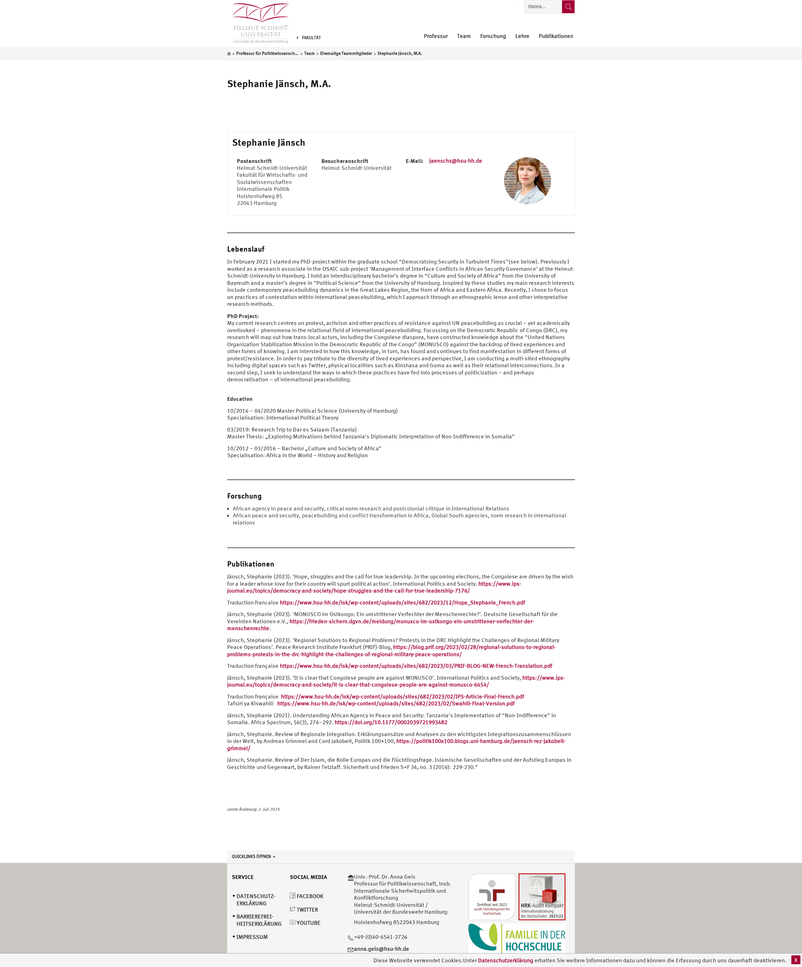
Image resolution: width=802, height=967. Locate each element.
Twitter (306, 909)
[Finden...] (568, 6)
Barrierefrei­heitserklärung (259, 920)
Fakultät (311, 37)
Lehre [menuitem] (522, 36)
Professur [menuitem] (436, 36)
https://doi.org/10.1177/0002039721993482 (391, 722)
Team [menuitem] (464, 36)
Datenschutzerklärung (505, 960)
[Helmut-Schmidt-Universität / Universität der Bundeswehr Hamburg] (258, 23)
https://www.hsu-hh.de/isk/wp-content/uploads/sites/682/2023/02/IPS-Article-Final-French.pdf (402, 696)
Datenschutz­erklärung (256, 900)
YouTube (307, 922)
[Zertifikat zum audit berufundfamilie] (491, 896)
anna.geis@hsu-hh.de (381, 948)
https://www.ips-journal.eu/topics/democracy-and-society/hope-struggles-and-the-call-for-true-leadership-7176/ (374, 587)
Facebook (309, 896)
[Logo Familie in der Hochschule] (516, 938)
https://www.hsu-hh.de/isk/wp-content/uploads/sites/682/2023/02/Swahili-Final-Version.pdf (396, 703)
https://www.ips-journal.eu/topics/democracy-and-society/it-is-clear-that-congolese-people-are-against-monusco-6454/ (396, 681)
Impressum (252, 936)
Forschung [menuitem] (493, 36)
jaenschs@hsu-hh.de (455, 160)
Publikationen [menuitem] (556, 36)
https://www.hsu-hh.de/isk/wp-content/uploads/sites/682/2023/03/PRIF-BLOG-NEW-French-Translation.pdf (416, 665)
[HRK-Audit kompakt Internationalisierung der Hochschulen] (541, 896)
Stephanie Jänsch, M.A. (279, 83)
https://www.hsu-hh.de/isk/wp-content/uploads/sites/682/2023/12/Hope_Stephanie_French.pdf (402, 602)
